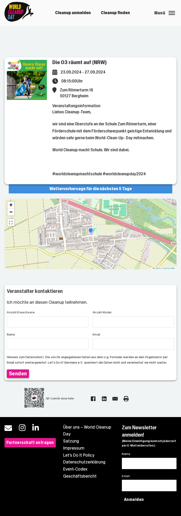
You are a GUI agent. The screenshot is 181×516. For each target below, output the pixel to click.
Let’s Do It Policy (78, 455)
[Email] (115, 398)
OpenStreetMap (169, 268)
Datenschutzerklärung (84, 462)
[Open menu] (172, 13)
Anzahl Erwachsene (21, 312)
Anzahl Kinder (102, 312)
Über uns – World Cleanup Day (87, 430)
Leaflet (157, 268)
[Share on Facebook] (93, 398)
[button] (91, 231)
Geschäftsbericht (80, 476)
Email (96, 334)
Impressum (73, 448)
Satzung (71, 441)
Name (11, 334)
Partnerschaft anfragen (30, 442)
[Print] (126, 398)
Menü (159, 13)
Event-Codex (75, 469)
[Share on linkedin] (104, 398)
